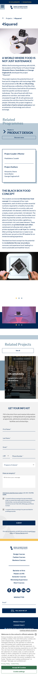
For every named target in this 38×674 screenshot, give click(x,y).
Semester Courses (19, 577)
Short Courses (19, 583)
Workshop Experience (19, 580)
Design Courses (19, 554)
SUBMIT (19, 523)
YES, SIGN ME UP (21, 611)
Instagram (14, 589)
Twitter (19, 589)
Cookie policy (19, 625)
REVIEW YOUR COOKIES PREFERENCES (20, 629)
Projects (9, 18)
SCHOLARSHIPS (14, 2)
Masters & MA (19, 574)
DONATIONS (27, 2)
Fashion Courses (19, 557)
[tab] (16, 298)
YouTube (28, 589)
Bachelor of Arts (19, 570)
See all (18, 350)
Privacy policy (19, 622)
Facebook (9, 589)
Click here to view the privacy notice (12, 493)
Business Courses (19, 560)
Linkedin (23, 589)
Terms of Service (20, 533)
